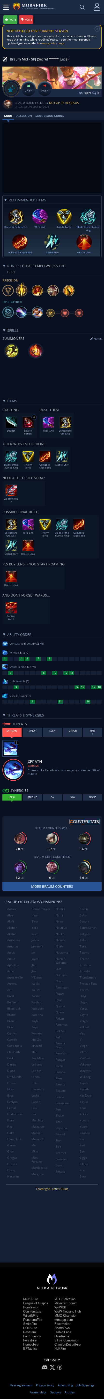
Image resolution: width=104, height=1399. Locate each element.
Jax (33, 952)
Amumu (12, 946)
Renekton (62, 1053)
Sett (58, 1109)
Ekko (10, 1089)
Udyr (83, 996)
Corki (10, 1058)
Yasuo (84, 1102)
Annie (11, 959)
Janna (35, 940)
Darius (11, 1064)
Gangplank (14, 1139)
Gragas (12, 1158)
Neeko (60, 934)
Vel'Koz (84, 1027)
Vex (82, 1033)
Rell (58, 1037)
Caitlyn (11, 1033)
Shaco (60, 1115)
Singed (60, 1134)
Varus (84, 1009)
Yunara (84, 1120)
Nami (59, 915)
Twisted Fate (88, 983)
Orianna (61, 975)
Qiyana (60, 1006)
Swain (84, 909)
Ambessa (13, 940)
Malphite (37, 1120)
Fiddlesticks (15, 1114)
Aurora (12, 983)
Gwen (11, 1170)
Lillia (34, 1083)
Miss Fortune (36, 1160)
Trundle (85, 971)
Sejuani (61, 1091)
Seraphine (62, 1103)
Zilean (84, 1164)
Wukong (85, 1077)
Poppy (60, 993)
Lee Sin (36, 1071)
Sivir (58, 1146)
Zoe (82, 1170)
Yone (83, 1108)
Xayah (84, 1083)
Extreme (33, 765)
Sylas (83, 915)
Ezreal (11, 1108)
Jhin (33, 965)
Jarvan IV (37, 946)
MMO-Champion (65, 1315)
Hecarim (13, 1176)
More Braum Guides (49, 116)
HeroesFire (30, 1344)
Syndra (84, 921)
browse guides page (50, 43)
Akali (10, 921)
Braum (11, 1021)
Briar (10, 1027)
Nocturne (62, 952)
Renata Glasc (60, 1045)
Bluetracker (62, 1324)
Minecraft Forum (65, 1303)
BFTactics (30, 1348)
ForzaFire (30, 1340)
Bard (10, 996)
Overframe (61, 1336)
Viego (83, 1046)
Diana (11, 1071)
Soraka (60, 1171)
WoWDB (60, 1307)
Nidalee (61, 940)
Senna (60, 1097)
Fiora (10, 1120)
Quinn (60, 1012)
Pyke (59, 1000)
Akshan (12, 928)
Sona (59, 1165)
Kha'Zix (36, 1040)
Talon (83, 940)
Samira (60, 1084)
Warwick (85, 1071)
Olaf (58, 969)
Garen (11, 1145)
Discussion (24, 116)
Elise (10, 1095)
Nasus (60, 921)
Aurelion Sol (15, 977)
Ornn (59, 981)
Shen (59, 1122)
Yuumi (84, 1127)
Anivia (11, 952)
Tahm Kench (88, 928)
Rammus (61, 1025)
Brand (11, 1015)
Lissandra (38, 1089)
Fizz (9, 1127)
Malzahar (37, 1127)
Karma (35, 996)
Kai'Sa (35, 983)
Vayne (84, 1015)
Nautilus (61, 928)
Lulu (34, 1108)
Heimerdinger (40, 909)
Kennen (36, 1033)
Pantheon (62, 987)
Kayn (34, 1027)
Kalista (35, 990)
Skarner (61, 1153)
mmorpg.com (63, 1320)
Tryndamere (88, 977)
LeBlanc (36, 1064)
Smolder (61, 1159)
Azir (10, 990)
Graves (12, 1164)
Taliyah (84, 934)
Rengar (60, 1060)
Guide (8, 116)
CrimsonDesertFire (67, 1344)
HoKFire (60, 1348)
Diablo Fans (62, 1332)
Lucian (35, 1102)
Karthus (36, 1002)
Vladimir (85, 1058)
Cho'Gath (13, 1052)
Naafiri (60, 909)
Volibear (85, 1064)
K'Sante (36, 977)
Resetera (29, 1332)
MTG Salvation (64, 1299)
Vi (81, 1040)
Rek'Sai (60, 1031)
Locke (35, 1095)
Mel (34, 1145)
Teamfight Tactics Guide (52, 1189)
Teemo (84, 952)
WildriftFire (30, 1315)
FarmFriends (32, 1336)
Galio (10, 1133)
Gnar (10, 1151)
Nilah (59, 946)
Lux (33, 1114)
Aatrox (11, 909)
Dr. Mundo (14, 1077)
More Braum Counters (52, 886)
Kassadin (37, 1009)
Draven (12, 1083)
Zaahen (85, 1133)
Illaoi (34, 921)
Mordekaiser (40, 1168)
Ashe (10, 971)
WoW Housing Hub (67, 1311)
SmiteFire (30, 1324)
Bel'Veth (12, 1002)
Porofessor (30, 1307)
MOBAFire (30, 1299)
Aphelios (13, 965)
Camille (12, 1040)
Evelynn (12, 1102)
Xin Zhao (85, 1095)
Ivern (34, 934)
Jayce (34, 959)
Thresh (84, 959)
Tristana (85, 965)
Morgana (37, 1174)
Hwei (34, 915)
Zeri (82, 1151)
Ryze (59, 1078)
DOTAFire (30, 1328)
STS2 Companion (66, 1340)
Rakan (60, 1018)
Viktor (84, 1052)
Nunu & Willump (61, 961)
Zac (82, 1139)
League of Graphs (35, 1303)
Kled (34, 1052)
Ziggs (83, 1158)
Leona (35, 1077)
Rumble (61, 1072)
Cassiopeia (14, 1046)
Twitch (84, 990)
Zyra (83, 1176)
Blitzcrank (14, 1009)
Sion (58, 1140)
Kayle (35, 1021)
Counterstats (32, 1311)
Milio (34, 1151)
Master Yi (37, 1139)
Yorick (84, 1114)
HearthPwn (62, 1328)
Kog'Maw (37, 1058)
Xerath (84, 1089)
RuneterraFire (32, 1320)
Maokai (36, 1133)
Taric (83, 946)
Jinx (33, 971)
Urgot (84, 1002)
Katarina (37, 1015)
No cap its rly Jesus (64, 103)
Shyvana (61, 1128)
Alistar (11, 934)
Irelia (34, 928)
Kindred (36, 1046)
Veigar (84, 1021)
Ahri (10, 915)
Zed (82, 1145)
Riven (59, 1066)
